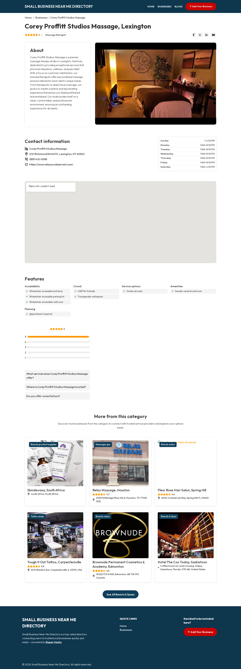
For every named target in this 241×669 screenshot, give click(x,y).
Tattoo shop (37, 516)
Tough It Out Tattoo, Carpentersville (54, 562)
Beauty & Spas (168, 516)
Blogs (178, 6)
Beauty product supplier (44, 444)
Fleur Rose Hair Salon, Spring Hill (182, 490)
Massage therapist (55, 34)
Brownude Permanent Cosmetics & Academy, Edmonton (118, 564)
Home (150, 6)
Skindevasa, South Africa (46, 490)
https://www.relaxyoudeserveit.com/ (51, 164)
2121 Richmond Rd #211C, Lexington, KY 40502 (57, 154)
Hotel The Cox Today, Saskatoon (182, 562)
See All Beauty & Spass (121, 594)
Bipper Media (54, 642)
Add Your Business (202, 6)
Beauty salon (168, 444)
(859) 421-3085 (38, 159)
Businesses (164, 6)
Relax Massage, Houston (111, 490)
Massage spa (103, 444)
